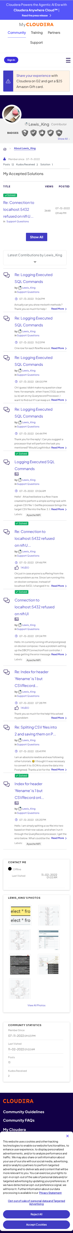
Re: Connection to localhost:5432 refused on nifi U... (18, 209)
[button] (21, 915)
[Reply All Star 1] (59, 133)
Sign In (11, 59)
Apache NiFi (34, 660)
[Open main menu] (68, 60)
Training (37, 32)
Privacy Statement (50, 1192)
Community (17, 32)
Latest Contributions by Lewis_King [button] (35, 255)
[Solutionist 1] (33, 133)
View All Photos (36, 1005)
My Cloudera (14, 1129)
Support (36, 42)
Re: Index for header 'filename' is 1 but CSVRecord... (31, 678)
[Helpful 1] (50, 133)
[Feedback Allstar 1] (42, 133)
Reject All (36, 1214)
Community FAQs (18, 1120)
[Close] (67, 1136)
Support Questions (17, 221)
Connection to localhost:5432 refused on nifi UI (35, 607)
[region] (36, 1181)
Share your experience (33, 75)
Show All (36, 237)
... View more (58, 309)
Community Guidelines (23, 1111)
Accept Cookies (36, 1224)
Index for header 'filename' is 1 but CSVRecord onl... (29, 790)
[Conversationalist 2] (25, 133)
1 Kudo (25, 567)
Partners (54, 32)
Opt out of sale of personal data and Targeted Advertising (36, 1202)
